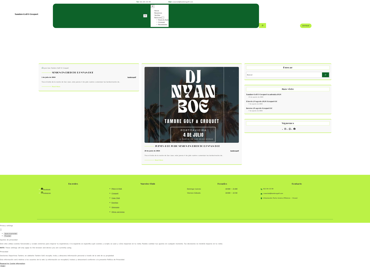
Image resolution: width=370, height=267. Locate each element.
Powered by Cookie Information (12, 263)
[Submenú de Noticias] (162, 18)
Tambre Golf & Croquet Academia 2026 (263, 95)
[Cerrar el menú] (152, 6)
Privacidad (8, 236)
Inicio (156, 10)
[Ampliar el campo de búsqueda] (262, 25)
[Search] (325, 74)
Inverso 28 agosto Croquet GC (259, 108)
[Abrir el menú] (145, 15)
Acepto (3, 266)
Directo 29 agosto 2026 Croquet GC (261, 101)
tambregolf (131, 77)
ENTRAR (305, 26)
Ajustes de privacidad (11, 233)
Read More (56, 86)
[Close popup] (1, 230)
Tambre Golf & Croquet (26, 14)
